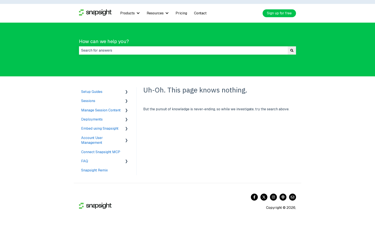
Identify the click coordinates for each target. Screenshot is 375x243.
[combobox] (183, 50)
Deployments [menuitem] (92, 119)
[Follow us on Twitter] (263, 197)
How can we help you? (104, 41)
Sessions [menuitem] (88, 101)
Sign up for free (279, 13)
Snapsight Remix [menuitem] (94, 170)
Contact (200, 13)
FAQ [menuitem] (84, 161)
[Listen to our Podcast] (283, 197)
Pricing (181, 13)
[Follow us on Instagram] (273, 197)
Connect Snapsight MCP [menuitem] (100, 152)
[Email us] (292, 197)
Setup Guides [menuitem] (91, 91)
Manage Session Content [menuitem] (101, 110)
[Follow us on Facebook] (254, 197)
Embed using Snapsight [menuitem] (99, 128)
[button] (126, 92)
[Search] (292, 50)
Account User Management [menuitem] (92, 140)
